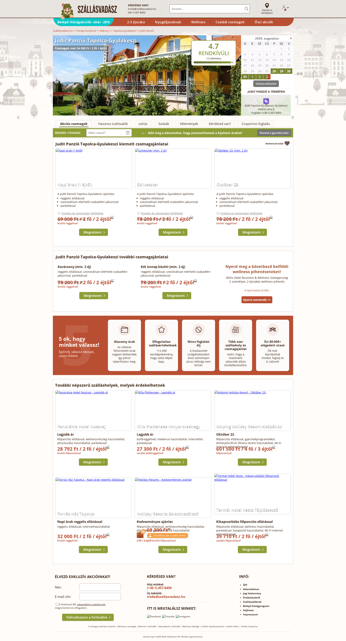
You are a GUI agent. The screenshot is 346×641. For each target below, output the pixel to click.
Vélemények (189, 124)
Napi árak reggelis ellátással (79, 521)
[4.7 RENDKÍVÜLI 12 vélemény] (224, 38)
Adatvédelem (251, 589)
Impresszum (250, 614)
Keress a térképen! (267, 11)
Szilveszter (147, 184)
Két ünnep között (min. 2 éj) (163, 267)
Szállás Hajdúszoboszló (213, 626)
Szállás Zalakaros (249, 626)
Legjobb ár (65, 434)
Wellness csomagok (127, 626)
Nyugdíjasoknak (168, 22)
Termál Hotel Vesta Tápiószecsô (247, 509)
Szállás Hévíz (232, 626)
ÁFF (245, 585)
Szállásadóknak (252, 601)
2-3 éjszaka (136, 22)
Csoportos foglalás (256, 124)
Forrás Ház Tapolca (76, 513)
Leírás (143, 124)
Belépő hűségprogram (256, 606)
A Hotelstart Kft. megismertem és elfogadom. (80, 606)
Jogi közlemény (252, 593)
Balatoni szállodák (147, 626)
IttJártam (248, 610)
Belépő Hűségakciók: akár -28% (83, 22)
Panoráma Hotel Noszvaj (81, 426)
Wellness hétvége (190, 626)
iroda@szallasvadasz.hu (142, 9)
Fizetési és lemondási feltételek (82, 213)
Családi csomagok (230, 22)
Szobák (163, 124)
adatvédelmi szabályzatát (91, 604)
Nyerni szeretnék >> (257, 300)
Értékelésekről (251, 597)
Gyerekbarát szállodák (169, 626)
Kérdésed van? (220, 124)
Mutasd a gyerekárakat (274, 133)
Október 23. (228, 184)
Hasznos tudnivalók (113, 124)
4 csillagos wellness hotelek (101, 626)
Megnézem (92, 232)
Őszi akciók (264, 22)
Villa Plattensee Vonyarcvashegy (168, 426)
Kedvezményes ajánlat (155, 521)
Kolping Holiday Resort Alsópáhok (249, 426)
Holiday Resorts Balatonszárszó (167, 513)
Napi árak (75, 184)
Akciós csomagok (74, 124)
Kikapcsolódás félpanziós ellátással (244, 521)
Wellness (198, 22)
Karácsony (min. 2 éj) (74, 267)
